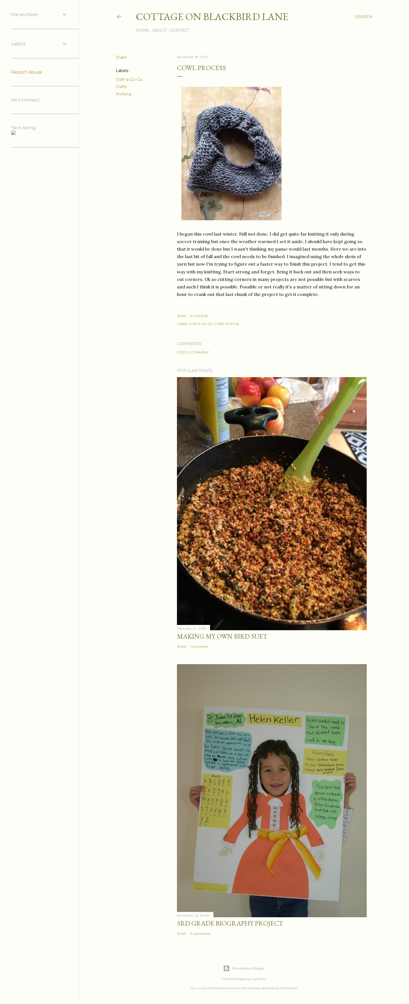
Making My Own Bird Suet (222, 636)
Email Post (199, 316)
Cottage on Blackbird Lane (212, 16)
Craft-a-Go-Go (129, 79)
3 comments (200, 933)
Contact (179, 30)
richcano (259, 979)
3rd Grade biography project (230, 923)
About (159, 30)
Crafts (121, 86)
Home (142, 30)
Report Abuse (26, 72)
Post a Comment (193, 352)
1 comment (199, 646)
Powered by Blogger (248, 968)
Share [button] (121, 57)
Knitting (123, 94)
